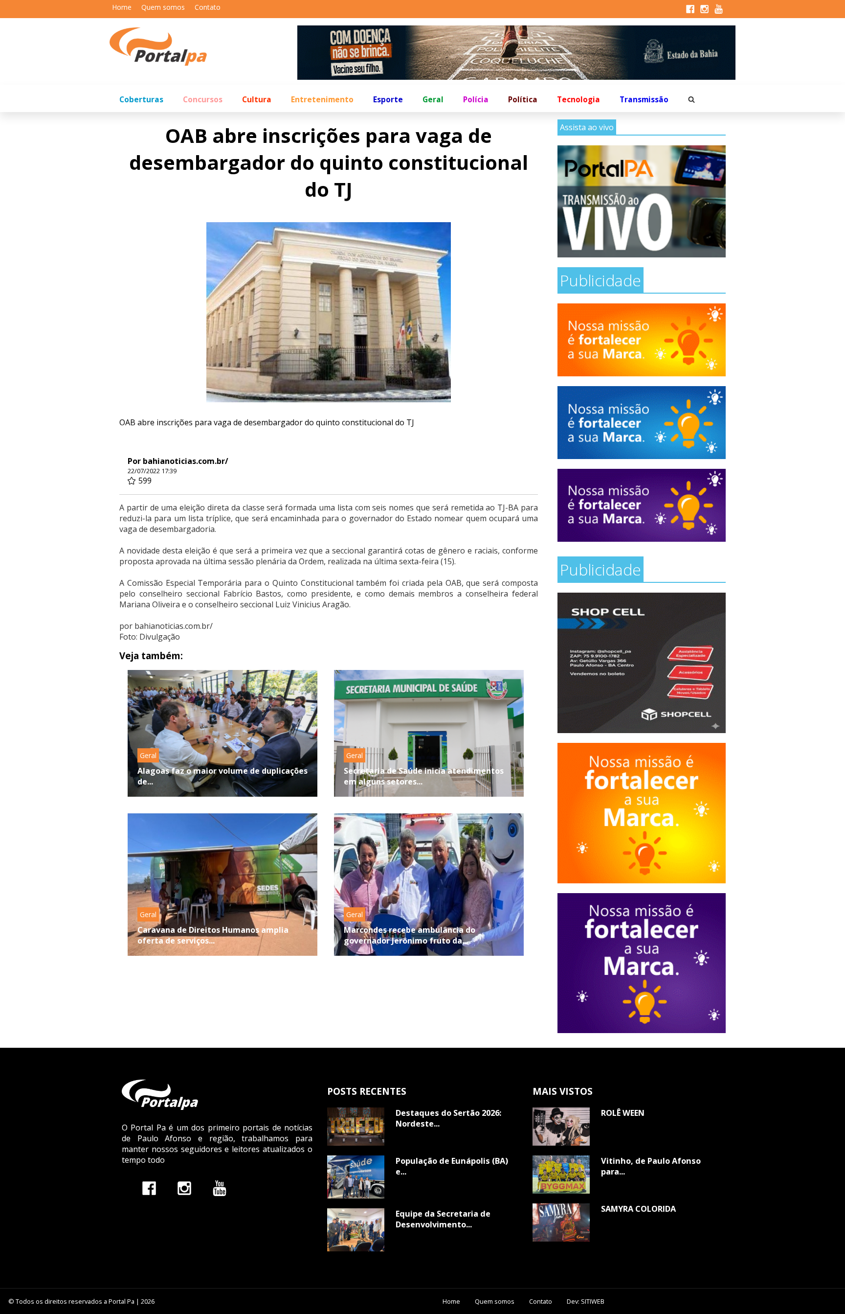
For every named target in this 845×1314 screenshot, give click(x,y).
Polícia (476, 99)
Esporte (388, 99)
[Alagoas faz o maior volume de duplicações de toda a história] (222, 733)
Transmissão (644, 99)
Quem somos (163, 7)
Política (522, 99)
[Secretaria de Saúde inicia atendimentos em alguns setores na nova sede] (429, 733)
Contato (208, 7)
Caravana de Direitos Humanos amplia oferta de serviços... (213, 935)
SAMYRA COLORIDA (638, 1208)
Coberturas (141, 99)
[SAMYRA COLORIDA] (561, 1222)
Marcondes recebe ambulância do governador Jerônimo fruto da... (409, 935)
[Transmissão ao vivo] (641, 201)
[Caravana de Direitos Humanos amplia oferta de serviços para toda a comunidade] (222, 884)
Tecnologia (578, 99)
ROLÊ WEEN (623, 1112)
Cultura (256, 99)
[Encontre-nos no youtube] (219, 1188)
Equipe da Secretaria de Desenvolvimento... (443, 1219)
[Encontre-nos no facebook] (149, 1188)
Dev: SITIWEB (585, 1301)
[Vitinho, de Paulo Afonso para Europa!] (561, 1174)
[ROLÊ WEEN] (561, 1126)
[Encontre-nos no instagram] (184, 1188)
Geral (433, 99)
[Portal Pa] (203, 46)
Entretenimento (322, 99)
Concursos (202, 99)
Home (122, 7)
